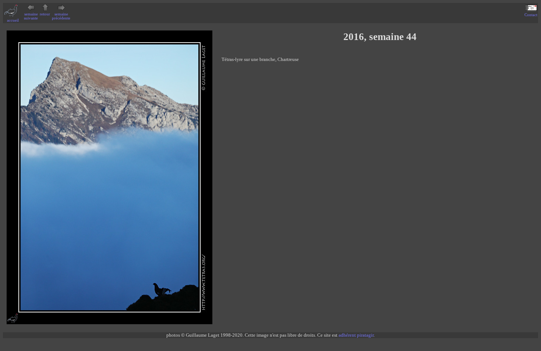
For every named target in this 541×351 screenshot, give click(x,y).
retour (45, 14)
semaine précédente (61, 16)
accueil (13, 20)
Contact (530, 15)
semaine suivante (31, 16)
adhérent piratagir (356, 335)
